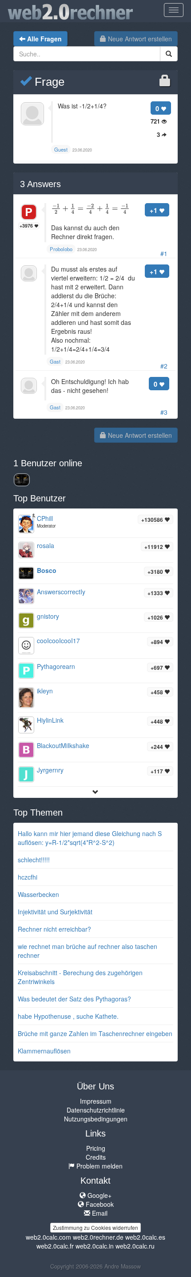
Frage (48, 81)
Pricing (95, 1148)
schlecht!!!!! (34, 859)
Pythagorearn (56, 666)
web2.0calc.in (95, 1245)
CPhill (45, 518)
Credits (96, 1157)
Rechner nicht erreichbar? (54, 929)
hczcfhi (27, 877)
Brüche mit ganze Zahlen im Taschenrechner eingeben (95, 1033)
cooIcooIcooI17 (58, 640)
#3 (163, 412)
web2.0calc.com (48, 1237)
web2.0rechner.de (98, 1237)
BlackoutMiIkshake (63, 745)
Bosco (46, 570)
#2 (163, 365)
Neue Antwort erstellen (139, 38)
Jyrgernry (50, 769)
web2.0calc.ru (135, 1245)
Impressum (95, 1101)
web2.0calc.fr (55, 1245)
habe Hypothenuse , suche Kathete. (68, 1016)
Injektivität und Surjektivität (55, 911)
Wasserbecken (38, 894)
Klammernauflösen (44, 1050)
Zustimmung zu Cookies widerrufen (95, 1227)
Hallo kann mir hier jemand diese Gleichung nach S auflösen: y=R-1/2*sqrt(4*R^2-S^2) (90, 838)
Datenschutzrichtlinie (96, 1109)
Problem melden (99, 1165)
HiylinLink (50, 720)
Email (98, 1213)
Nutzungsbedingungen (95, 1118)
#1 (163, 253)
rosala (45, 545)
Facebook (99, 1204)
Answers (40, 184)
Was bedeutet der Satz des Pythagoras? (74, 998)
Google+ (98, 1195)
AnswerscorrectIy (61, 591)
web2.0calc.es (145, 1237)
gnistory (48, 616)
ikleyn (45, 690)
